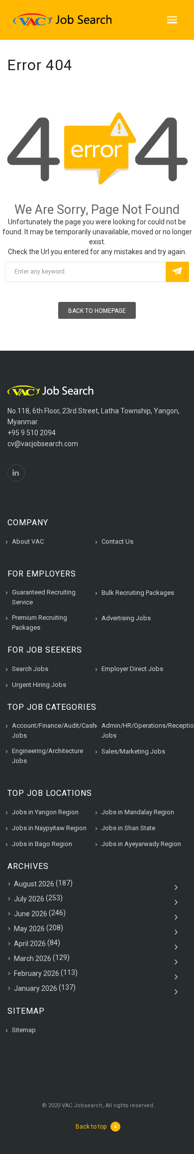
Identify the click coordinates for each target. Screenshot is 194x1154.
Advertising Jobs (126, 618)
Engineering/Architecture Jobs (47, 756)
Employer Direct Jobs (132, 669)
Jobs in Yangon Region (45, 812)
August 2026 (34, 884)
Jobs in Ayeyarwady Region (141, 844)
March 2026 (32, 958)
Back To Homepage (97, 310)
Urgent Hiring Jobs (39, 684)
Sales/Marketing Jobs (133, 751)
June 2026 (30, 914)
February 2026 (36, 973)
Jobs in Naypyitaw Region (49, 828)
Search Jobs (30, 669)
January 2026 (35, 988)
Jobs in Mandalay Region (137, 812)
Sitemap (24, 1030)
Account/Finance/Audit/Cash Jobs (54, 730)
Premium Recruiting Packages (39, 622)
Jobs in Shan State (128, 828)
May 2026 (29, 929)
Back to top (91, 1126)
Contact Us (117, 541)
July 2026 (29, 899)
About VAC (28, 541)
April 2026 (30, 944)
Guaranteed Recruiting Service (44, 597)
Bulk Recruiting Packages (137, 592)
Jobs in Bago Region (42, 844)
